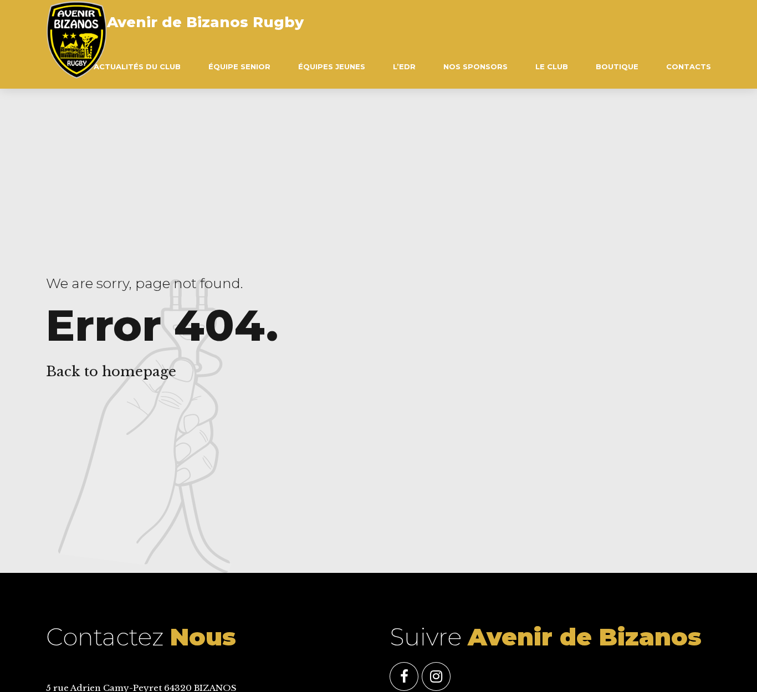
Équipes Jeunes (331, 66)
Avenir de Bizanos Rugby (205, 22)
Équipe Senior (239, 66)
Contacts (688, 66)
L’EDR (404, 66)
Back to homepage (111, 371)
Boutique (617, 66)
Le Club (551, 66)
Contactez (141, 637)
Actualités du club (137, 66)
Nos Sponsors (475, 66)
